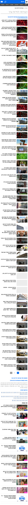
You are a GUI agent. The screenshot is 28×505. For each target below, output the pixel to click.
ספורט (11, 4)
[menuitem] (21, 5)
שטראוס (2, 384)
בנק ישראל (7, 386)
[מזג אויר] (5, 2)
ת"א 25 (15, 382)
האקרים (2, 386)
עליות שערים (19, 382)
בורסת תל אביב (22, 384)
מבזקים (16, 4)
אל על (26, 384)
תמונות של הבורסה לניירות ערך (19, 378)
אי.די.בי (25, 386)
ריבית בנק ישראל (7, 384)
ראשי (26, 4)
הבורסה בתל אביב (9, 382)
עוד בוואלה (24, 403)
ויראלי (7, 4)
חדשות (21, 4)
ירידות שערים (24, 382)
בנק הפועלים (12, 386)
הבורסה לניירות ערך (19, 8)
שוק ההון (2, 382)
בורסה (19, 386)
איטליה (22, 386)
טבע (5, 382)
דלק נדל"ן (17, 384)
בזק (16, 386)
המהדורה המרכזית (23, 387)
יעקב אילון (13, 384)
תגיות (22, 1)
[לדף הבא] (11, 373)
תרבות (2, 4)
